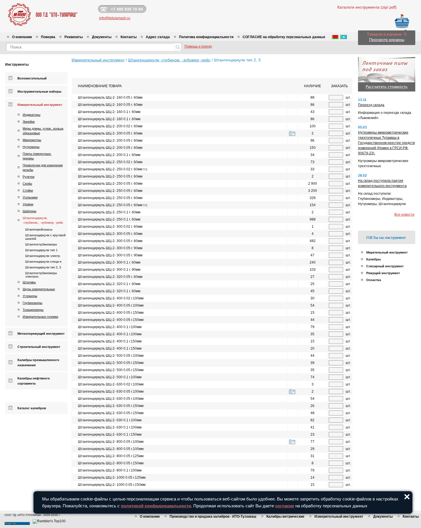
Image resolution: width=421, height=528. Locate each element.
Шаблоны (29, 211)
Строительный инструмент (38, 346)
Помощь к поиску (198, 46)
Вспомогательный (32, 78)
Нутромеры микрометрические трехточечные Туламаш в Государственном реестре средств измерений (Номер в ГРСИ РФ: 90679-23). (386, 142)
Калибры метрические (285, 517)
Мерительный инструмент (387, 252)
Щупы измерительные (39, 289)
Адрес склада (158, 37)
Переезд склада (371, 105)
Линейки (29, 121)
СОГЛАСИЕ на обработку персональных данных (284, 37)
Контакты (129, 37)
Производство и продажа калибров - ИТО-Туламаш (213, 517)
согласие (284, 505)
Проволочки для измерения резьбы (43, 167)
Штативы (29, 282)
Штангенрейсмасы (38, 229)
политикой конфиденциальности (156, 505)
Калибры (373, 259)
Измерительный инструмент (39, 104)
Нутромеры (31, 147)
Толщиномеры (33, 309)
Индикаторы (31, 114)
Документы (101, 37)
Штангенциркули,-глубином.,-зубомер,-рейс (169, 60)
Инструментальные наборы (39, 91)
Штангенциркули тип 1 (41, 250)
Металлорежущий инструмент (40, 333)
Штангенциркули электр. (43, 256)
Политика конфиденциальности (206, 37)
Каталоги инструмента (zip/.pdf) (367, 7)
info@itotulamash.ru (114, 18)
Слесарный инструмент (385, 266)
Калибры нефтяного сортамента (33, 381)
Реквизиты (73, 37)
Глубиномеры (32, 303)
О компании (22, 37)
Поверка (48, 37)
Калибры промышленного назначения (38, 362)
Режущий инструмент (383, 273)
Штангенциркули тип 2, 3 (43, 267)
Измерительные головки (40, 316)
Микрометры (32, 140)
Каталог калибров (31, 408)
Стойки (28, 190)
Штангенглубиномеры (41, 244)
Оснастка (373, 280)
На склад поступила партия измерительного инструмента (382, 183)
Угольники (30, 197)
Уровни (28, 204)
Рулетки (28, 176)
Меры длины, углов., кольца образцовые (43, 131)
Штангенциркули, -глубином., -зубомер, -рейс (43, 220)
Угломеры (30, 296)
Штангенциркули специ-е (43, 261)
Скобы (27, 183)
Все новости (404, 215)
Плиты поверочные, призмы (37, 156)
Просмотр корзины (386, 39)
